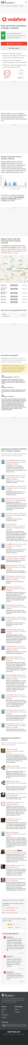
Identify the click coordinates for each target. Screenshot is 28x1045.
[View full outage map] (14, 269)
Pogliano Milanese (11, 249)
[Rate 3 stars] (14, 924)
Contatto (4, 1017)
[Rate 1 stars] (8, 924)
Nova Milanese (18, 251)
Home (2, 5)
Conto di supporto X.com (11, 908)
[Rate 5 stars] (19, 924)
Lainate (19, 247)
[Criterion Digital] (14, 1032)
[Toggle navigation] (26, 2)
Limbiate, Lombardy (19, 500)
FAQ (3, 1012)
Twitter (16, 1009)
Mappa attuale (15, 48)
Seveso (24, 249)
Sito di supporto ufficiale (11, 912)
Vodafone (14, 5)
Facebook (17, 1012)
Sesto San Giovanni (6, 253)
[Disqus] (14, 393)
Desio (24, 251)
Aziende (8, 5)
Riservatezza (5, 1014)
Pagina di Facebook (10, 910)
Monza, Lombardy (19, 558)
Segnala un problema (15, 43)
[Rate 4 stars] (16, 924)
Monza (20, 249)
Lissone (16, 253)
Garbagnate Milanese (7, 251)
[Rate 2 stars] (11, 924)
